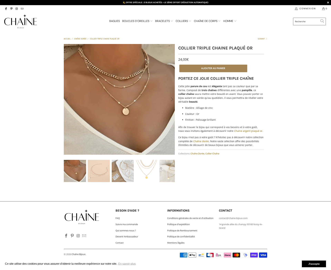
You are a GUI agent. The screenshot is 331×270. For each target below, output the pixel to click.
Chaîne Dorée (197, 153)
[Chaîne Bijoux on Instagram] (16, 8)
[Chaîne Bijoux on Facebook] (5, 8)
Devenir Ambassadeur (127, 236)
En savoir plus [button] (127, 263)
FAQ (118, 218)
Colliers (182, 21)
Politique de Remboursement (182, 230)
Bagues (114, 21)
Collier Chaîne (212, 153)
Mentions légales (175, 242)
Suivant (261, 38)
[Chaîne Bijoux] (28, 21)
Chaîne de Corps (206, 21)
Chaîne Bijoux (79, 254)
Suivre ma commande (127, 224)
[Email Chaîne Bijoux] (22, 8)
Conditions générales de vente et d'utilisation (190, 218)
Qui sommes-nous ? (126, 230)
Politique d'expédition (178, 224)
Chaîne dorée (201, 141)
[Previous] (67, 99)
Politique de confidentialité (181, 236)
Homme (228, 21)
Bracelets (162, 21)
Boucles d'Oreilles (136, 21)
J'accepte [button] (314, 263)
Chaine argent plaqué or (248, 131)
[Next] (171, 99)
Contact (120, 242)
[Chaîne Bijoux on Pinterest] (11, 8)
